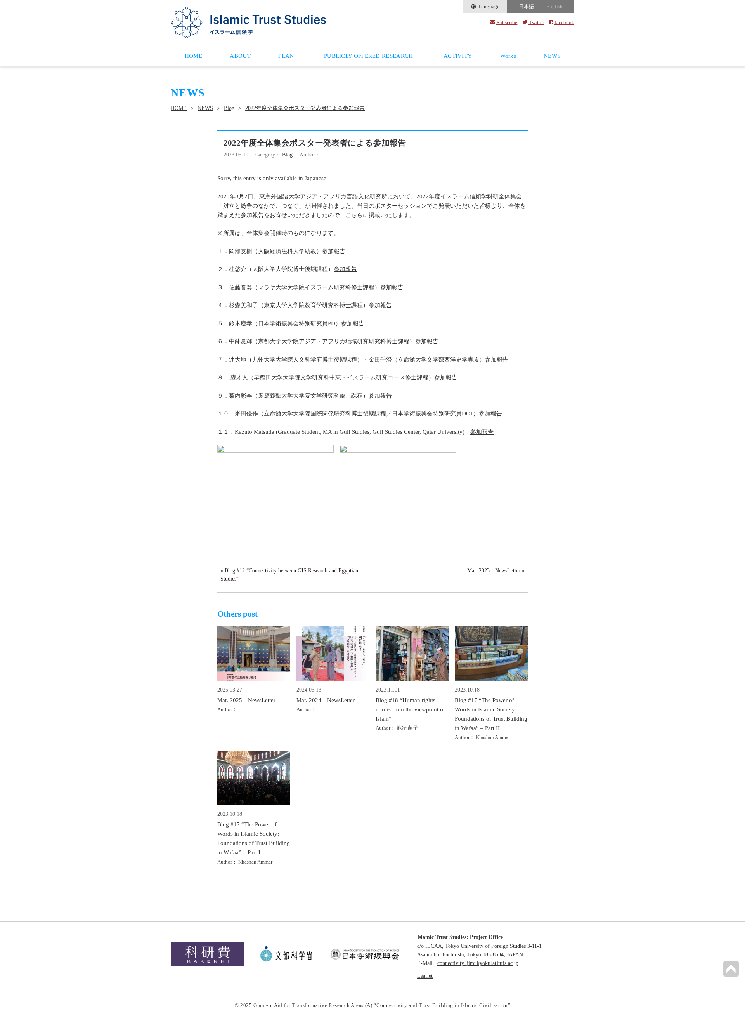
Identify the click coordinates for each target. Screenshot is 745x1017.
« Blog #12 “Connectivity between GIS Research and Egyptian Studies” (289, 575)
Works (508, 56)
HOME (193, 56)
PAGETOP (731, 969)
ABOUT (240, 56)
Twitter (536, 22)
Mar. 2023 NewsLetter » (496, 571)
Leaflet (425, 976)
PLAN (286, 56)
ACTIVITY (458, 56)
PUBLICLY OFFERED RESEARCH (368, 56)
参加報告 (333, 251)
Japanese (315, 178)
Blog (229, 108)
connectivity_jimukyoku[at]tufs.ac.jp (477, 963)
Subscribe (506, 22)
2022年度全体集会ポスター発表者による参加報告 (305, 108)
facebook (564, 22)
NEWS (552, 56)
